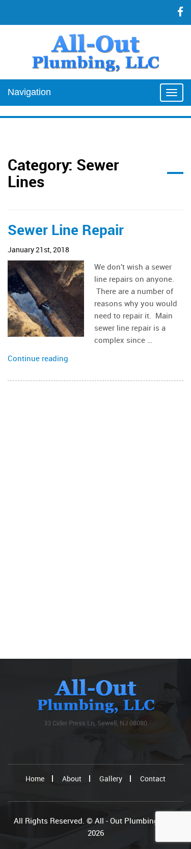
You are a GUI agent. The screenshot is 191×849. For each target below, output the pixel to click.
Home (34, 778)
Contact (153, 778)
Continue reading (38, 358)
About (71, 778)
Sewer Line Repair (66, 229)
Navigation (29, 92)
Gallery (110, 778)
